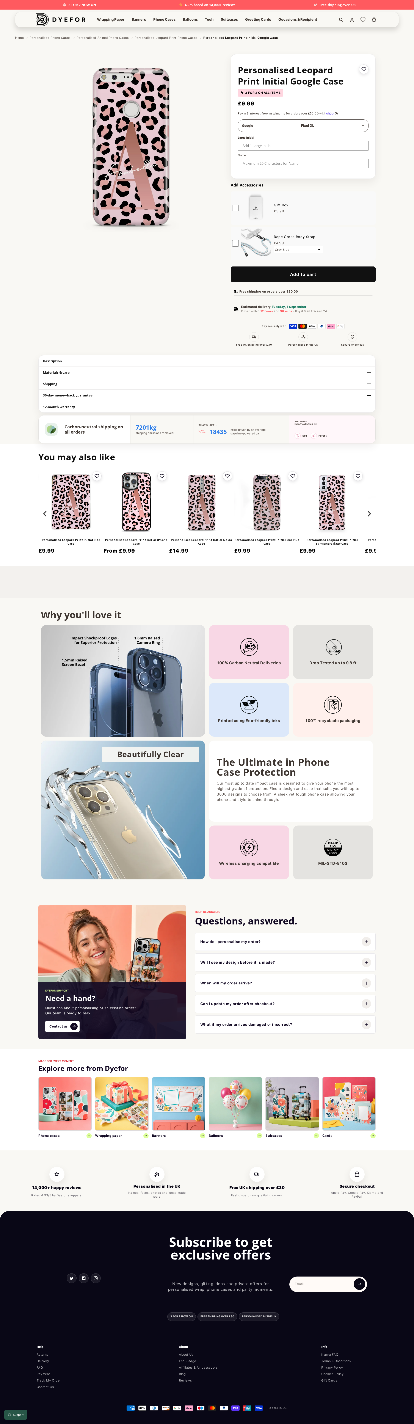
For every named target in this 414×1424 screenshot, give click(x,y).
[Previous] (45, 514)
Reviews (185, 1380)
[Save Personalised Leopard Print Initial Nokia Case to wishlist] (227, 476)
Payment (43, 1374)
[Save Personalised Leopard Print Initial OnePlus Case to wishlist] (292, 476)
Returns (42, 1354)
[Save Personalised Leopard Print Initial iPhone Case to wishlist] (162, 476)
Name (242, 155)
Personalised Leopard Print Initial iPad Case (71, 541)
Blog (182, 1374)
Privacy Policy (332, 1367)
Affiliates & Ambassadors (198, 1367)
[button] (111, 20)
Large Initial (246, 137)
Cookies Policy (332, 1374)
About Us (186, 1354)
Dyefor (283, 1408)
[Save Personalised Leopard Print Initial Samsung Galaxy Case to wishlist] (358, 476)
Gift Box (281, 205)
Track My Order (49, 1380)
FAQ (40, 1367)
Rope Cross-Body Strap (294, 237)
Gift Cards (329, 1380)
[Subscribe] (359, 1284)
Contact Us (45, 1387)
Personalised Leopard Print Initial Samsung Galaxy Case (332, 541)
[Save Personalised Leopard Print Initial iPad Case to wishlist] (97, 476)
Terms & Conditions (336, 1361)
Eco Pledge (187, 1361)
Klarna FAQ (329, 1354)
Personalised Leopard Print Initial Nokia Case (201, 541)
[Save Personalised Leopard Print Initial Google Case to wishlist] (364, 69)
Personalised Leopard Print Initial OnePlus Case (267, 541)
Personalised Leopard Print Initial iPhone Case (136, 541)
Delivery (43, 1361)
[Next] (368, 514)
